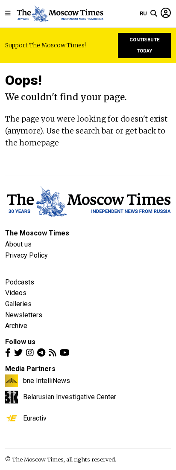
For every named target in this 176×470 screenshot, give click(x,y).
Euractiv (35, 418)
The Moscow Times (37, 233)
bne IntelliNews (46, 380)
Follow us (20, 342)
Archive (16, 326)
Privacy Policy (26, 255)
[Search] (153, 13)
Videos (15, 293)
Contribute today (144, 45)
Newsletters (23, 315)
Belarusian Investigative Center (69, 396)
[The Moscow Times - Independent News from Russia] (59, 13)
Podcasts (19, 282)
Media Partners (30, 369)
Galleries (18, 304)
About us (18, 244)
